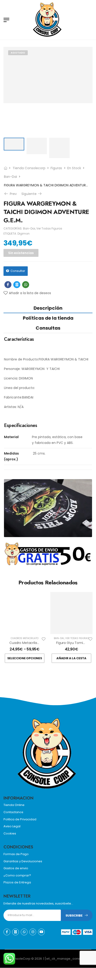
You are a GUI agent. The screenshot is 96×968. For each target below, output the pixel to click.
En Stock (74, 168)
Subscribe (73, 915)
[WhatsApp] (25, 284)
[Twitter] (16, 284)
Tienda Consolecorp (29, 168)
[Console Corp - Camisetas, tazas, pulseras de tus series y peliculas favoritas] (50, 19)
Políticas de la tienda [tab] (48, 318)
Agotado (18, 52)
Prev (13, 193)
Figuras (56, 168)
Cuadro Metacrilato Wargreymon (35, 642)
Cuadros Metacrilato (24, 638)
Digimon (23, 234)
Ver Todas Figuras (49, 228)
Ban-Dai (10, 176)
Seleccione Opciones (24, 658)
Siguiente (31, 193)
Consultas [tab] (48, 328)
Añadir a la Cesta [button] (71, 658)
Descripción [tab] (48, 308)
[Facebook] (7, 284)
